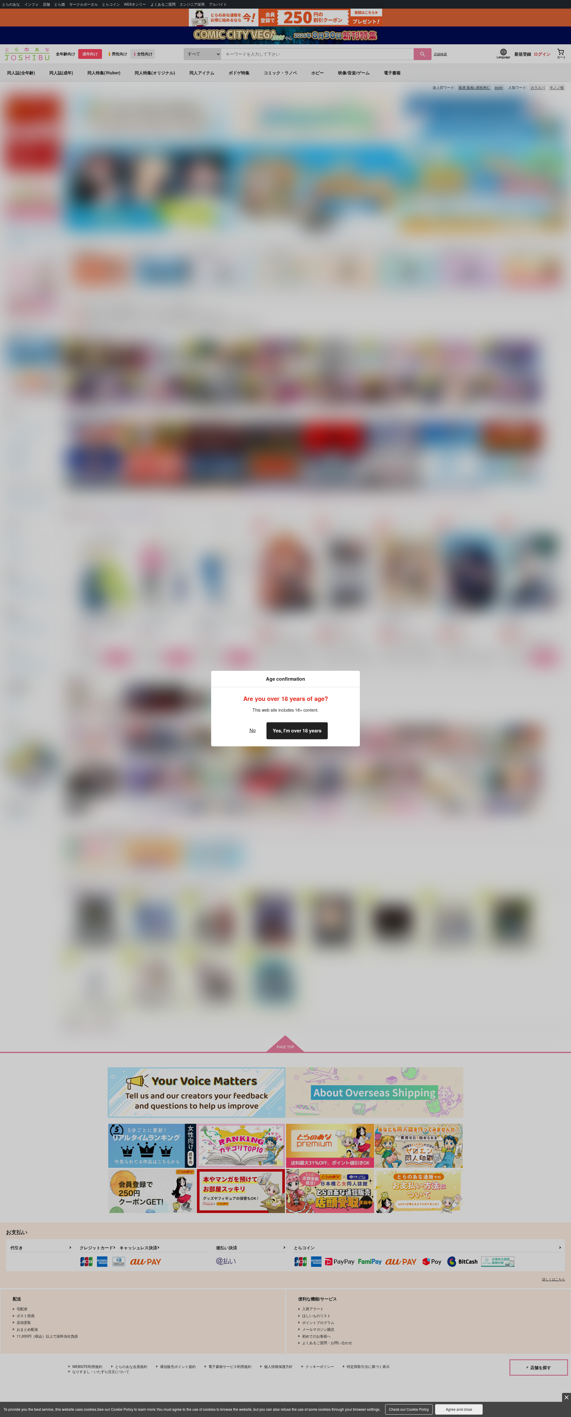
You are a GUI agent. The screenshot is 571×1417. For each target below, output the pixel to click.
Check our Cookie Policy (409, 1409)
